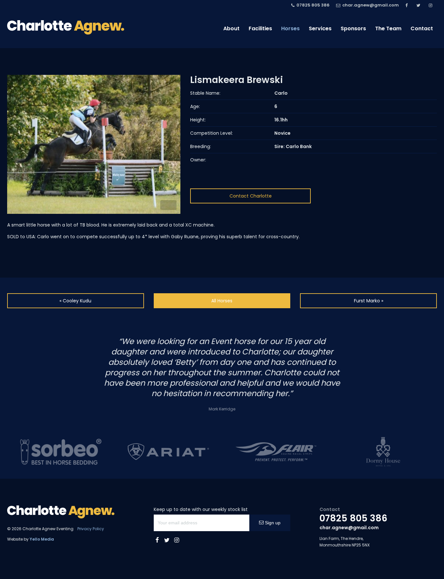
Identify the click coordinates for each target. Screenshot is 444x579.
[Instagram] (431, 5)
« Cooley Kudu (75, 300)
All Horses (221, 300)
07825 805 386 (353, 518)
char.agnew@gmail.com (349, 527)
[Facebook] (407, 5)
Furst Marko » (368, 300)
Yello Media (42, 539)
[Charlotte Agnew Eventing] (65, 27)
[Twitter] (419, 5)
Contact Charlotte (250, 196)
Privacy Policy (90, 528)
